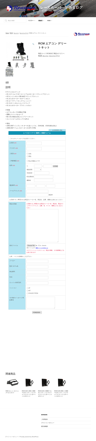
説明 (7, 82)
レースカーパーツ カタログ (61, 7)
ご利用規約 (44, 419)
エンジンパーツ (24, 33)
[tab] (7, 82)
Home (7, 33)
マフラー (31, 20)
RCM (48, 20)
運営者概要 (44, 426)
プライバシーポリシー (47, 423)
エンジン (16, 33)
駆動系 (40, 20)
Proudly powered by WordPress (29, 436)
